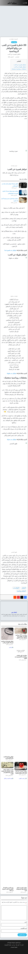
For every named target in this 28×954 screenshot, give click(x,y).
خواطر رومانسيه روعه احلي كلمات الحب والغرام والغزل (21, 772)
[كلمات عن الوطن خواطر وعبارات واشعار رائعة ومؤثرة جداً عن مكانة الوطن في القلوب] (7, 765)
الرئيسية (16, 39)
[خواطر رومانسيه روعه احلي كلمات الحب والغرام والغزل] (21, 766)
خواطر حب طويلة (11, 373)
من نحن (13, 944)
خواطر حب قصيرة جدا (10, 250)
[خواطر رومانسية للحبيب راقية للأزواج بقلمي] (7, 701)
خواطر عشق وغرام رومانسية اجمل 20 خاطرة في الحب (7, 642)
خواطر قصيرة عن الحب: (19, 64)
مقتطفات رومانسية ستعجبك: (18, 69)
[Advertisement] (14, 21)
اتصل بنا (22, 944)
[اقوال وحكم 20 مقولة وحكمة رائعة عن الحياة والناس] (23, 185)
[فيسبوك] (25, 597)
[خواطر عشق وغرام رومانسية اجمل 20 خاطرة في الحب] (7, 634)
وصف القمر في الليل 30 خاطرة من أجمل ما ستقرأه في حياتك (7, 889)
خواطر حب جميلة (11, 439)
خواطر (23, 588)
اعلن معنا (18, 944)
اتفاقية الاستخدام (14, 947)
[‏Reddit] (14, 597)
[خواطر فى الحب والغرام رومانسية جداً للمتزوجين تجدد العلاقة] (21, 650)
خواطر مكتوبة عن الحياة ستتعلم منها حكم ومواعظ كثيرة (21, 889)
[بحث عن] (21, 3)
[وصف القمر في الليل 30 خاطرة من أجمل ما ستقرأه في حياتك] (7, 832)
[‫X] (21, 597)
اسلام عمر (17, 56)
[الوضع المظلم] (18, 3)
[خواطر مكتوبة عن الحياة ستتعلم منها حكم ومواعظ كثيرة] (21, 832)
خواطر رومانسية (21, 591)
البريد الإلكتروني (24, 928)
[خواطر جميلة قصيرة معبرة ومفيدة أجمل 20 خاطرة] (23, 200)
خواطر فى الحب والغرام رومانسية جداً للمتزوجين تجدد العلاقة (21, 657)
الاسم (26, 922)
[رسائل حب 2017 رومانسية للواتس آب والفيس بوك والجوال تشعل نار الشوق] (21, 631)
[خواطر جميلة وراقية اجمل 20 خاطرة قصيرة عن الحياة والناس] (23, 192)
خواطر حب (11, 39)
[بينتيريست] (18, 597)
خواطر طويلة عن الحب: (20, 67)
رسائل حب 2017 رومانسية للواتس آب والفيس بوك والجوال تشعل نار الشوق (21, 636)
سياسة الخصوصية (7, 944)
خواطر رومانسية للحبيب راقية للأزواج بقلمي (8, 757)
